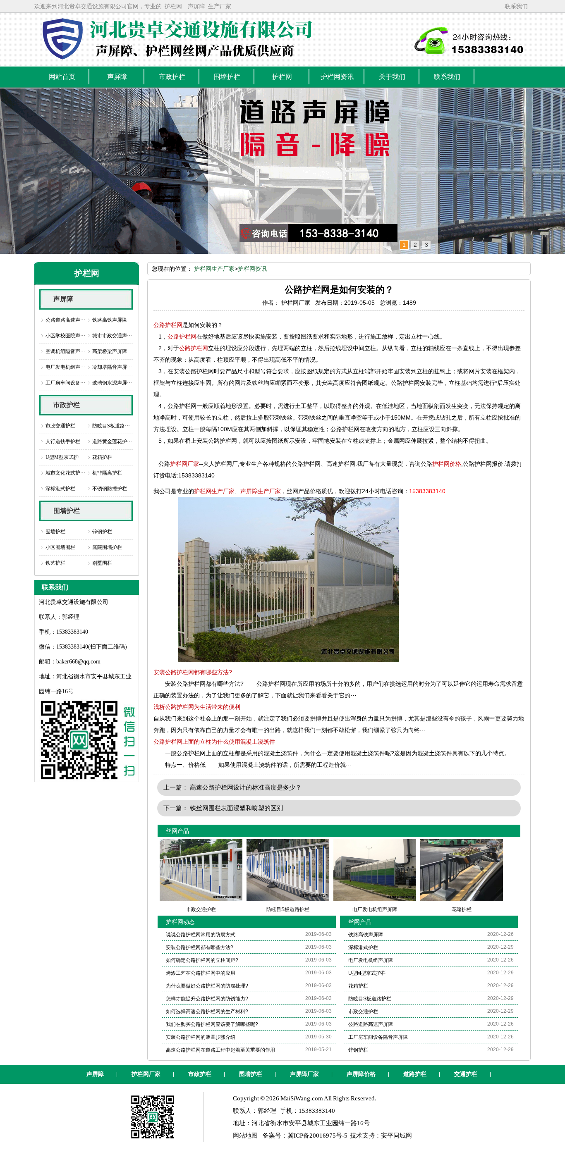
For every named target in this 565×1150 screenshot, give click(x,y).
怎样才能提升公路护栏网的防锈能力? (207, 999)
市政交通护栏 (60, 426)
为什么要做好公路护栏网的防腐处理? (207, 986)
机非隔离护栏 (107, 473)
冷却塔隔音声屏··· (112, 367)
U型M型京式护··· (64, 457)
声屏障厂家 (304, 1074)
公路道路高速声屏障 (370, 1024)
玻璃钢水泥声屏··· (112, 383)
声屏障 (196, 6)
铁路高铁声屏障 (109, 320)
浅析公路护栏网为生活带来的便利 (196, 707)
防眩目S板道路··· (111, 426)
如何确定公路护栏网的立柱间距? (202, 960)
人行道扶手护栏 (62, 441)
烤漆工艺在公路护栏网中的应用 (200, 973)
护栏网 (173, 6)
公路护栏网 (167, 325)
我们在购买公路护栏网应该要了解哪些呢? (212, 1024)
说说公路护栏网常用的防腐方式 (200, 935)
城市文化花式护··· (65, 473)
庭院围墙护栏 (107, 547)
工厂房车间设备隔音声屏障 (378, 1037)
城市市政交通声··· (112, 336)
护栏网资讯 (252, 268)
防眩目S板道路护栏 (369, 999)
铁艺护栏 (55, 563)
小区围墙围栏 (60, 547)
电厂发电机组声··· (65, 367)
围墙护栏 (66, 510)
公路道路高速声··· (65, 320)
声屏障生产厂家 (260, 491)
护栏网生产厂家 (214, 268)
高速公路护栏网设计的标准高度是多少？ (246, 787)
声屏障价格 (361, 1074)
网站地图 (245, 1135)
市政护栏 (66, 404)
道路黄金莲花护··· (112, 441)
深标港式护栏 (60, 488)
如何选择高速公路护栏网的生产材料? (207, 1011)
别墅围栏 (102, 563)
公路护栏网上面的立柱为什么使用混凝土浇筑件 (214, 741)
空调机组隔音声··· (65, 351)
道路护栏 (414, 1074)
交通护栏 (465, 1074)
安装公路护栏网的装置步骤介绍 (200, 1037)
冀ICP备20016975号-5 (317, 1135)
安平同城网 (396, 1135)
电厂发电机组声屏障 (370, 960)
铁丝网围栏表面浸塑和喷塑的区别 (236, 807)
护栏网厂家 (184, 463)
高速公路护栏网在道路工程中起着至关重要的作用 (220, 1050)
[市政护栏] (282, 171)
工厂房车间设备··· (65, 383)
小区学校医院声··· (65, 336)
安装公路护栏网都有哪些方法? (192, 672)
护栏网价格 (446, 463)
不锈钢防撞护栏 (109, 488)
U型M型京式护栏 (367, 973)
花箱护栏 (102, 457)
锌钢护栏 (102, 531)
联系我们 (516, 6)
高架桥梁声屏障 (109, 351)
